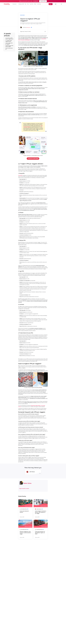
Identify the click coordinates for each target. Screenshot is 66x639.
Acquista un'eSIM (43, 1)
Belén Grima (27, 483)
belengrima (28, 27)
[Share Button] (45, 31)
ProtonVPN (20, 175)
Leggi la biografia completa (24, 488)
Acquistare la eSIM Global (33, 158)
